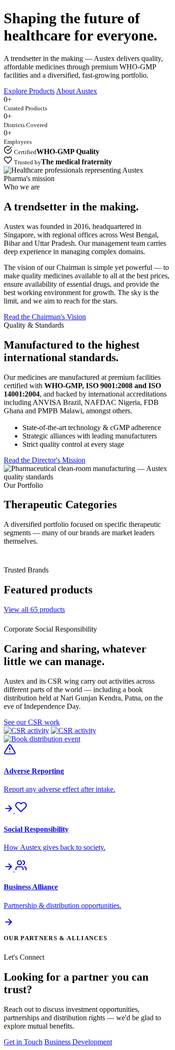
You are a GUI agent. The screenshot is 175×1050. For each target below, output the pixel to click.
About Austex (76, 91)
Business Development (78, 1042)
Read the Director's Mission (44, 460)
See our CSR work (32, 722)
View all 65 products (34, 609)
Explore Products (29, 91)
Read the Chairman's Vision (45, 317)
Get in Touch (23, 1042)
